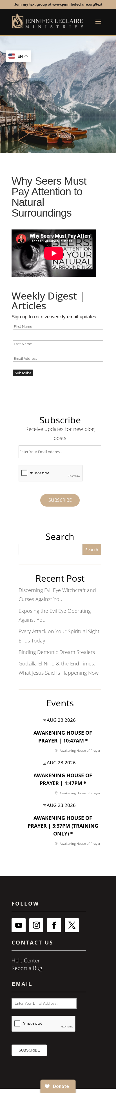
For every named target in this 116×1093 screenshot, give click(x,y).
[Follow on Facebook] (54, 925)
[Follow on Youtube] (19, 925)
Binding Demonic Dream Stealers (57, 652)
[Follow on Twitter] (72, 925)
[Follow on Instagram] (36, 925)
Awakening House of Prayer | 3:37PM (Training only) (63, 825)
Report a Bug (27, 968)
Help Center (26, 960)
